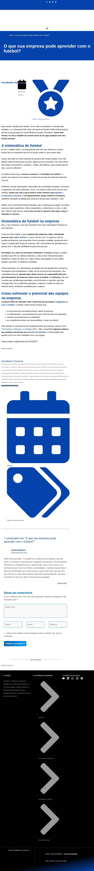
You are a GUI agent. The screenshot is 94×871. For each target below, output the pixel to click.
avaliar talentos (20, 237)
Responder (62, 583)
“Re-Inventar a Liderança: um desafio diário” (19, 329)
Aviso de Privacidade (70, 854)
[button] (47, 28)
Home (11, 35)
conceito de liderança (36, 332)
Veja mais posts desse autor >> (9, 385)
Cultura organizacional (18, 520)
